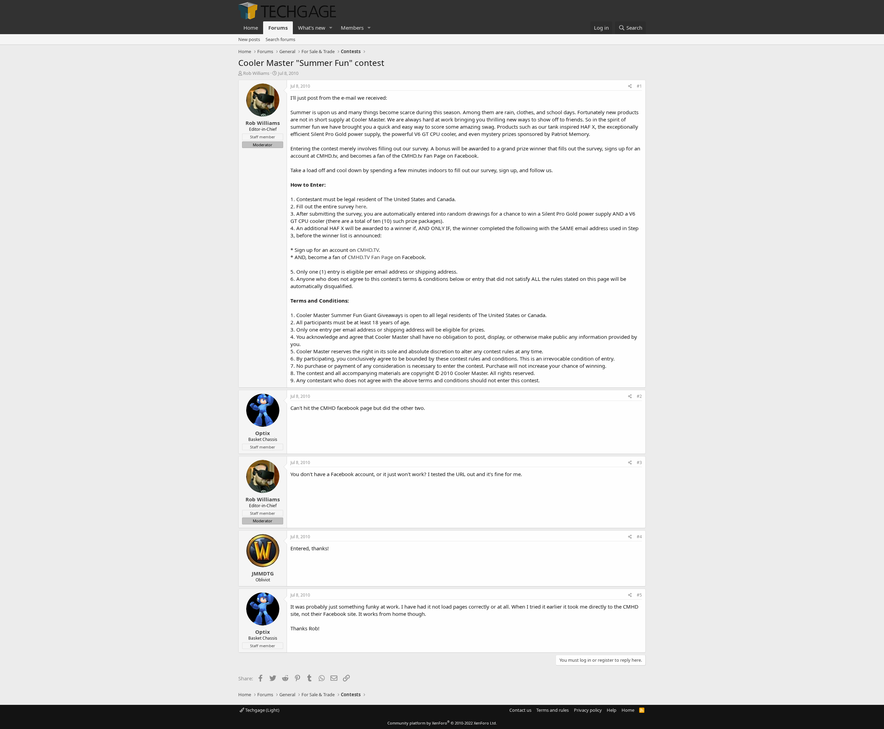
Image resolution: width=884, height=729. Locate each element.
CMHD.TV (368, 249)
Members (352, 27)
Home (250, 27)
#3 (639, 462)
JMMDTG (263, 573)
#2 (639, 396)
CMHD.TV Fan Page (370, 257)
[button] (331, 27)
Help (611, 710)
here (360, 206)
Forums (278, 27)
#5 (639, 595)
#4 (639, 537)
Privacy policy (588, 710)
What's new (311, 27)
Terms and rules (552, 710)
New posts (249, 39)
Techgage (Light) (261, 710)
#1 (639, 86)
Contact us (520, 710)
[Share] (630, 86)
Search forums (280, 39)
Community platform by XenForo (442, 723)
